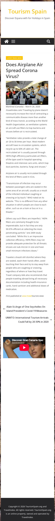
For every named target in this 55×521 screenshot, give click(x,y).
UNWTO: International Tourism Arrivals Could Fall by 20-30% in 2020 (27, 319)
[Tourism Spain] (6, 41)
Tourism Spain (27, 11)
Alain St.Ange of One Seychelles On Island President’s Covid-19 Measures (26, 308)
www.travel (27, 296)
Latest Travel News (14, 58)
